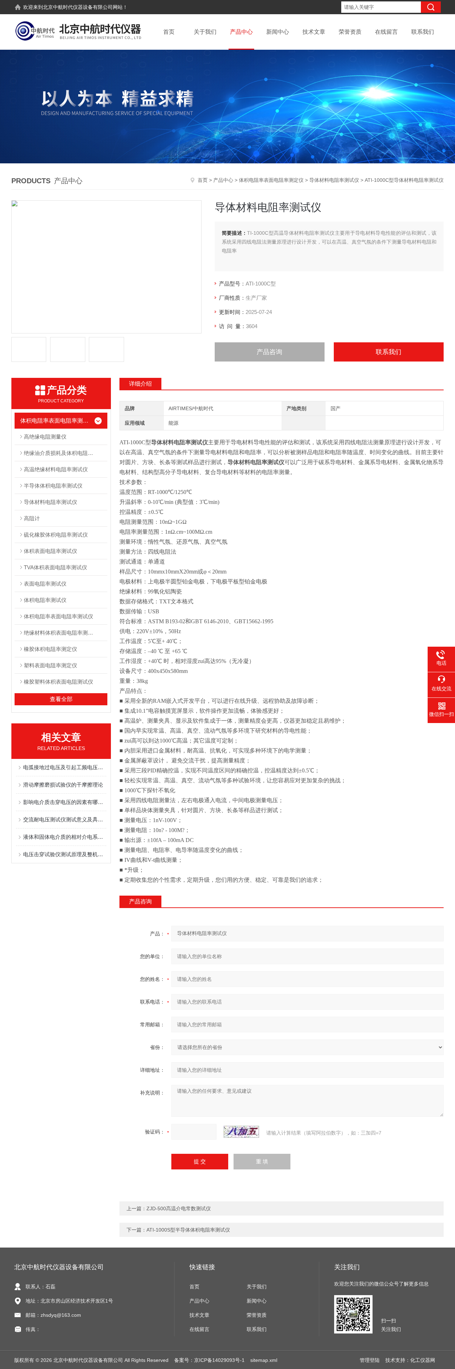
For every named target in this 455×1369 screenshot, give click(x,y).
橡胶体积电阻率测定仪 (50, 649)
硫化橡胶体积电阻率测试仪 (56, 535)
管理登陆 (370, 1360)
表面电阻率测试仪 (45, 584)
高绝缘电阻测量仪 (45, 437)
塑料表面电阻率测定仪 (50, 665)
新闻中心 (277, 32)
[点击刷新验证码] (241, 1132)
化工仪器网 (422, 1360)
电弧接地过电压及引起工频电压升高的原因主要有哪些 (64, 767)
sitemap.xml (263, 1360)
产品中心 (241, 32)
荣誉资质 (350, 32)
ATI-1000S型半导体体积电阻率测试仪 (188, 1230)
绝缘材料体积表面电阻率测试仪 (61, 633)
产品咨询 (269, 351)
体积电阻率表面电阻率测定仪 (271, 180)
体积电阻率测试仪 (45, 600)
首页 (169, 32)
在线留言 (386, 32)
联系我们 (422, 32)
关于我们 (205, 32)
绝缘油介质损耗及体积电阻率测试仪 (65, 453)
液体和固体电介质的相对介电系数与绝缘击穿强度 (64, 837)
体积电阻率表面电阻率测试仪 (58, 616)
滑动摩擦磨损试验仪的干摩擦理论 (63, 785)
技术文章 (314, 32)
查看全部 (61, 699)
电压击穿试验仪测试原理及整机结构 (64, 854)
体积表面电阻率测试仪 (50, 551)
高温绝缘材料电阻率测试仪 (56, 469)
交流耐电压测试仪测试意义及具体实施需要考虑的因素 (64, 819)
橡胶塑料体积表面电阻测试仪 (58, 682)
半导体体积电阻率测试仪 (53, 486)
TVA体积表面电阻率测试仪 (55, 567)
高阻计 (32, 518)
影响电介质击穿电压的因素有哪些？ (64, 802)
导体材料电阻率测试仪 (334, 180)
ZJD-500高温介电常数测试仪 (178, 1208)
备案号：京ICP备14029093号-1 (209, 1360)
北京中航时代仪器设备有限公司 (78, 7)
